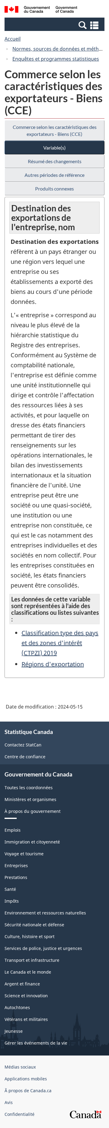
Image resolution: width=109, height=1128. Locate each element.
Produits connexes (54, 188)
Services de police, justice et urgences (43, 948)
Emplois (13, 830)
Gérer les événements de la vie (36, 1043)
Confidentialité (20, 1114)
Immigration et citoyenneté (32, 842)
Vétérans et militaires (26, 1019)
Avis (9, 1102)
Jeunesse (14, 1031)
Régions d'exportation (52, 664)
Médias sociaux (20, 1067)
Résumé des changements (54, 161)
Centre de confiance (25, 756)
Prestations (16, 877)
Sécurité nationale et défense (34, 925)
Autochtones (17, 1007)
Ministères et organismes (30, 799)
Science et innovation (26, 995)
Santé (10, 889)
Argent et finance (22, 984)
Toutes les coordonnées (29, 787)
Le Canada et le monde (28, 972)
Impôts (12, 901)
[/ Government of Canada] (41, 10)
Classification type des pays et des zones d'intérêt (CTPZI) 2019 (59, 643)
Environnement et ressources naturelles (45, 913)
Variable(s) (54, 147)
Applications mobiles (26, 1079)
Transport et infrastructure (32, 960)
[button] (55, 25)
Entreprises (16, 865)
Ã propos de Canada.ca (28, 1090)
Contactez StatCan (23, 745)
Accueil (13, 38)
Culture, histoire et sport (29, 936)
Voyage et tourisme (24, 854)
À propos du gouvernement (33, 811)
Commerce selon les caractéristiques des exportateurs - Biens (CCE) (55, 130)
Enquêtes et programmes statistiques (55, 59)
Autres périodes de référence (54, 175)
